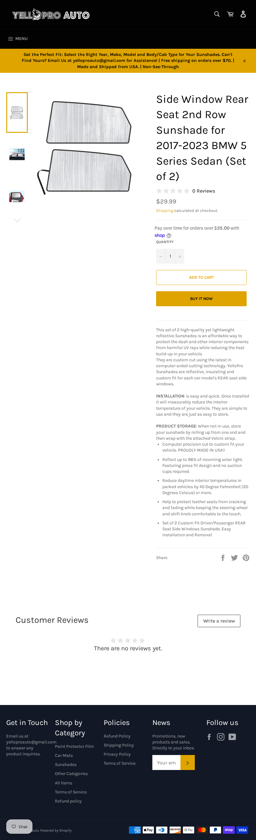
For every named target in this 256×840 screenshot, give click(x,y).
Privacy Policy (117, 754)
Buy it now (201, 298)
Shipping (164, 210)
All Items (63, 783)
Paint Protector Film (74, 746)
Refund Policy (117, 736)
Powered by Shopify (55, 830)
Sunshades (65, 764)
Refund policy (68, 801)
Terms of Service (71, 792)
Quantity (165, 242)
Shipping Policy (119, 745)
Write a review (219, 621)
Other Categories (71, 773)
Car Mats (64, 755)
